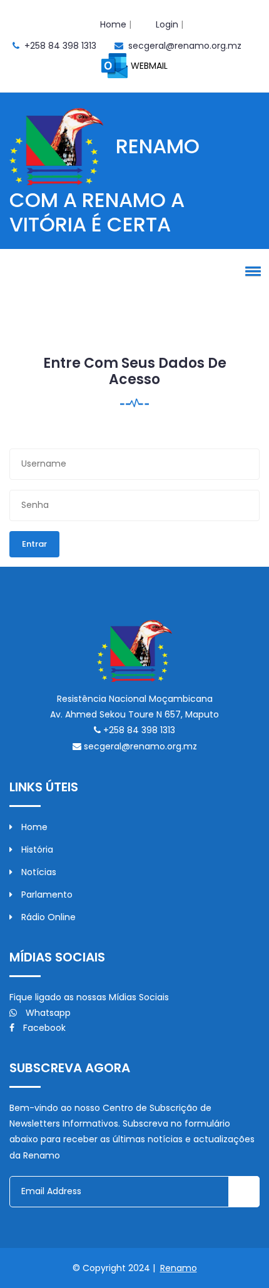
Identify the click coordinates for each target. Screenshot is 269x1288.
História (36, 849)
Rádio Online (47, 917)
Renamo (178, 1268)
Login (167, 24)
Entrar (34, 544)
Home (113, 24)
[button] (250, 270)
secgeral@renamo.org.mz (184, 45)
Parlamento (46, 894)
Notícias (37, 872)
